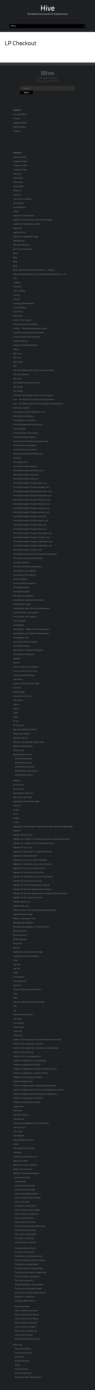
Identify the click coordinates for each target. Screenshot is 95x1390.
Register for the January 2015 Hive (27, 898)
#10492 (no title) (20, 166)
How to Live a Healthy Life (26, 1331)
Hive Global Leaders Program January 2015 (31, 512)
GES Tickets (18, 362)
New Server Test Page (22, 797)
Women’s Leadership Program (26, 1173)
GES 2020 (17, 353)
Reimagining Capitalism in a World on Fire (31, 927)
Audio (17, 1365)
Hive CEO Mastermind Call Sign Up (28, 425)
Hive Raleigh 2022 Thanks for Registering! (31, 633)
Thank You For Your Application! (27, 1056)
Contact (16, 131)
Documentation (20, 114)
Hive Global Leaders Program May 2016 (29, 525)
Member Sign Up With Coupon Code (28, 742)
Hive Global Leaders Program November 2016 (32, 533)
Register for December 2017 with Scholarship (32, 852)
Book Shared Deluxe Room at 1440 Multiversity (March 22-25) (39, 274)
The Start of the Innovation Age (29, 1268)
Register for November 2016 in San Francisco (32, 864)
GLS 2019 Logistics (21, 374)
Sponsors (17, 985)
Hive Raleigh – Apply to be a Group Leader (31, 629)
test (15, 1010)
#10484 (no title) (20, 161)
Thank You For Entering (23, 1052)
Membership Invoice (24, 775)
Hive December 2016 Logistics (26, 433)
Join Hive (17, 688)
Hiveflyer (17, 658)
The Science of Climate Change (28, 1289)
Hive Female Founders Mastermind (28, 454)
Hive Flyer (17, 458)
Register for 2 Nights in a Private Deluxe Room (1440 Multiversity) (41, 839)
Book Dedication (22, 1361)
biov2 (15, 253)
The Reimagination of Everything (29, 1285)
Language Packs (20, 123)
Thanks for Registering (23, 1081)
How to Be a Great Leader (26, 1234)
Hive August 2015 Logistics (24, 420)
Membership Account (22, 755)
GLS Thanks (18, 387)
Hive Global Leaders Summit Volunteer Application (35, 554)
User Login (17, 1131)
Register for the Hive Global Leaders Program (32, 889)
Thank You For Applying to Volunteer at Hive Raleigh (35, 1048)
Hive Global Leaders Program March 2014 (30, 521)
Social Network (19, 981)
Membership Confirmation (26, 771)
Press (15, 814)
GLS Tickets (18, 391)
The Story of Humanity (24, 1252)
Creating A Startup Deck (25, 1206)
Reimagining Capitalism (23, 923)
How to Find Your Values (25, 1327)
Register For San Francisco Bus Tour (28, 872)
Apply (15, 211)
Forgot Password (20, 341)
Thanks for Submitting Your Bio (26, 1102)
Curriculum (18, 312)
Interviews (18, 679)
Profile (16, 818)
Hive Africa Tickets (21, 408)
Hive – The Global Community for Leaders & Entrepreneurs (38, 404)
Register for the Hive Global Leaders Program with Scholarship (40, 893)
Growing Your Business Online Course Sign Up (33, 395)
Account (17, 195)
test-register (18, 1023)
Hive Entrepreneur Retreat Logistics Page (30, 441)
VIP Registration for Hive (24, 1148)
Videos (16, 1144)
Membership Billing (23, 759)
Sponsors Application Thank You (27, 990)
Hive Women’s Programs (23, 654)
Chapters (17, 282)
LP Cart (16, 721)
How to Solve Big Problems (26, 1194)
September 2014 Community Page (27, 952)
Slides (15, 973)
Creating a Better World (23, 303)
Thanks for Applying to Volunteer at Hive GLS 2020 (35, 1069)
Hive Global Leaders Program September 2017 (32, 546)
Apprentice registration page (25, 237)
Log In (16, 704)
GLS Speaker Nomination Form (26, 383)
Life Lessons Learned (24, 1335)
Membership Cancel (23, 763)
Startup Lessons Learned (25, 1242)
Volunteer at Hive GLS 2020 (24, 1157)
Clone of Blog (19, 291)
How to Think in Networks (26, 1323)
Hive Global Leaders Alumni (25, 466)
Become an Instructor (22, 249)
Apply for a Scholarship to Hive (26, 224)
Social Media (18, 977)
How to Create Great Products (28, 1198)
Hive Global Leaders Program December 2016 (32, 491)
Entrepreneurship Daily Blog (25, 324)
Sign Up (16, 964)
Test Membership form (23, 1015)
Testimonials (18, 1027)
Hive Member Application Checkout (28, 600)
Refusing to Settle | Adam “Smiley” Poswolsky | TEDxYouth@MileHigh (43, 827)
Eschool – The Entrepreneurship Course (30, 328)
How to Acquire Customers (26, 1214)
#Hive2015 (17, 174)
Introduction (20, 1182)
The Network (18, 1119)
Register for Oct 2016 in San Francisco (29, 868)
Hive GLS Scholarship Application (27, 567)
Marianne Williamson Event (25, 730)
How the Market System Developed (30, 1260)
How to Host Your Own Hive (25, 671)
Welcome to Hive (20, 1161)
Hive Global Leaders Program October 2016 (31, 537)
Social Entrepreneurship (25, 1230)
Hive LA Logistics (20, 579)
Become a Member (21, 245)
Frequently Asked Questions (25, 345)
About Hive (18, 178)
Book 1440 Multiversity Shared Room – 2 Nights (33, 270)
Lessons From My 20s (22, 696)
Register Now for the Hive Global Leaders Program (34, 910)
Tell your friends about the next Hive (29, 1002)
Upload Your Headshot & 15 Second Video (31, 1123)
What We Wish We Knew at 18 (27, 1339)
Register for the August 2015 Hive (27, 881)
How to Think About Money (26, 1319)
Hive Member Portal (21, 604)
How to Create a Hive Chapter (25, 667)
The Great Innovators (24, 1281)
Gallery (16, 349)
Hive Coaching (19, 429)
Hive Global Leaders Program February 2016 (31, 500)
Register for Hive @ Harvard (25, 856)
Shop (15, 960)
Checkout (17, 287)
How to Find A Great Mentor (27, 1315)
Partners (17, 806)
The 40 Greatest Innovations (27, 1277)
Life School (18, 700)
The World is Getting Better (26, 1264)
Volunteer (17, 1152)
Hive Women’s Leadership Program (28, 650)
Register (16, 831)
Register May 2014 (21, 906)
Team (15, 994)
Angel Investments (23, 1373)
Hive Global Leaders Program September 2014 (32, 542)
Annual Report (19, 207)
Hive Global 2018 (20, 462)
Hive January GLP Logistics (24, 575)
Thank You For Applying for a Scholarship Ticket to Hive (37, 1040)
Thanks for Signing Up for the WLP (28, 1098)
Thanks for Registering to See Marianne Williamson (35, 1094)
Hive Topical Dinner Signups (25, 642)
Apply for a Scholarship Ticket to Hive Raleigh (32, 220)
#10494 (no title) (20, 170)
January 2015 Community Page (26, 684)
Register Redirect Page (23, 914)
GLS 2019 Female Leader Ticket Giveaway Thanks (33, 370)
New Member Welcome (23, 793)
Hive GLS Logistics (21, 562)
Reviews (16, 948)
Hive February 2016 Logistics (25, 445)
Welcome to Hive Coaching (24, 1165)
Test (15, 1006)
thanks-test (18, 1106)
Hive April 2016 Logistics (23, 416)
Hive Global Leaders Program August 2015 (31, 487)
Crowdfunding (19, 308)
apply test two (19, 232)
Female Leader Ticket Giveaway (26, 337)
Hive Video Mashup (21, 646)
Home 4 (16, 663)
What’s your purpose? (22, 1169)
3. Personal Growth (21, 1306)
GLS (14, 366)
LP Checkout (18, 725)
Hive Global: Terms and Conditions (28, 558)
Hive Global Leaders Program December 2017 (32, 496)
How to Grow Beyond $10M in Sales (30, 1226)
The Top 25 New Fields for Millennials (30, 1272)
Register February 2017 (23, 835)
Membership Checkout (24, 767)
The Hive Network (20, 1115)
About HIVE (18, 186)
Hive (47, 8)
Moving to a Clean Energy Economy (30, 1293)
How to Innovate (22, 1202)
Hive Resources (21, 1369)
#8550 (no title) (20, 157)
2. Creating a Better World (24, 1248)
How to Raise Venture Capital (27, 1210)
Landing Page (19, 692)
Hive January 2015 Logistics (24, 571)
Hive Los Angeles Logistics (24, 583)
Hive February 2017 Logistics (25, 450)
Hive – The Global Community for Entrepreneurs (33, 399)
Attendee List (19, 241)
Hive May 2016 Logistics (23, 596)
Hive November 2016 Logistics (26, 612)
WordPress (53, 81)
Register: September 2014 (24, 918)
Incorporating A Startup (23, 675)
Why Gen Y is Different (25, 1297)
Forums (16, 119)
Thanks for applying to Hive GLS (26, 1065)
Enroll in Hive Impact (22, 320)
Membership (18, 750)
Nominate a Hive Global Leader (26, 801)
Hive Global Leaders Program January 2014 (31, 508)
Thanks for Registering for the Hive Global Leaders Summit (38, 1090)
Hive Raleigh (18, 625)
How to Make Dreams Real (26, 1311)
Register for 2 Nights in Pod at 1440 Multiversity (33, 843)
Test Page (17, 1019)
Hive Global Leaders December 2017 (28, 471)
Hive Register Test (20, 638)
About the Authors (23, 1349)
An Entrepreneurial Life (25, 1186)
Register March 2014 (21, 902)
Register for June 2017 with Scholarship (30, 860)
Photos (16, 810)
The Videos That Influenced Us (28, 1377)
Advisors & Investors (22, 199)
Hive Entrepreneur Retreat (24, 437)
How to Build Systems (24, 1218)
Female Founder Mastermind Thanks (28, 333)
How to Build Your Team (25, 1222)
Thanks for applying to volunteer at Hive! (30, 1073)
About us (17, 191)
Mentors (16, 781)
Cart (15, 278)
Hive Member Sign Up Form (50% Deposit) (31, 608)
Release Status (19, 127)
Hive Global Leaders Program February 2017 (31, 504)
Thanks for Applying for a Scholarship (29, 1061)
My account (18, 785)
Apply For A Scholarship (23, 216)
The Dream (18, 1111)
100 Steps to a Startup (24, 1238)
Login (15, 713)
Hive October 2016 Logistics (25, 617)
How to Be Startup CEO (25, 1190)
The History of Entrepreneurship (28, 1256)
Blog (15, 257)
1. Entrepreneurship (21, 1177)
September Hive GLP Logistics (26, 956)
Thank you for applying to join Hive (28, 1044)
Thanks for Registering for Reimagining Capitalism (34, 1086)
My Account (18, 789)
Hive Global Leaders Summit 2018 (27, 550)
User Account (19, 1127)
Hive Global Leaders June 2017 (25, 479)
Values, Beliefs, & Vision (23, 1140)
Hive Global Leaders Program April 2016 (30, 483)
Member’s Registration (23, 746)
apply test (17, 228)
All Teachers (18, 203)
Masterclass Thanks (21, 734)
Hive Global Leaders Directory (26, 475)
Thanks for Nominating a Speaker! (28, 1077)
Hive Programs (19, 621)
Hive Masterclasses (21, 587)
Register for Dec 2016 (22, 847)
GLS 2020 (17, 379)
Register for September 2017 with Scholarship (33, 877)
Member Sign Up (20, 738)
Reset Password (20, 931)
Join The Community (23, 1353)
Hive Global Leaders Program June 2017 (30, 516)
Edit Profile (18, 316)
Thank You (17, 1031)
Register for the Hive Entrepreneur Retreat (31, 885)
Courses (16, 295)
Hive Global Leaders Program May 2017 (29, 529)
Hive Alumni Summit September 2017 (29, 412)
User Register (19, 1136)
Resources (17, 944)
